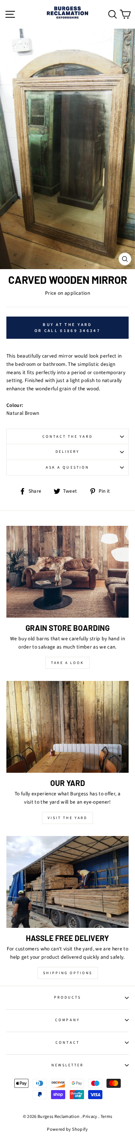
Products (67, 997)
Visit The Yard (67, 818)
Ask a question (67, 467)
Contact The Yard (67, 436)
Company (67, 1020)
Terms (106, 1116)
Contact (67, 1042)
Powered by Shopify (67, 1129)
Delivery (68, 451)
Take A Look (67, 662)
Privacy (89, 1116)
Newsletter (67, 1065)
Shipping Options (67, 973)
